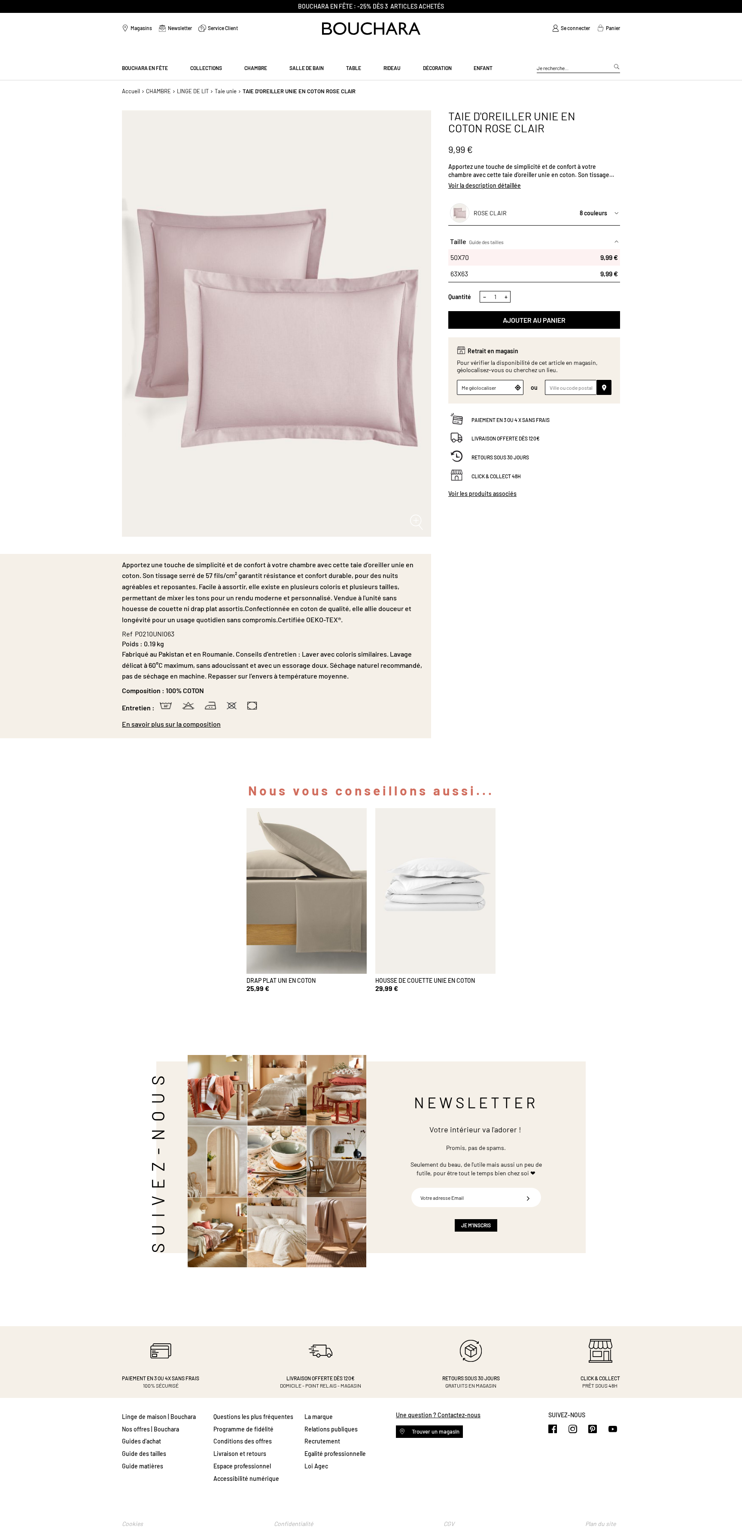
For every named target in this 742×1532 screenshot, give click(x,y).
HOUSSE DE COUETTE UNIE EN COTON (425, 980)
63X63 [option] (534, 273)
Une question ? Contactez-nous (438, 1415)
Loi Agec (316, 1466)
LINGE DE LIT (193, 91)
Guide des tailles (486, 242)
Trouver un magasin (435, 1431)
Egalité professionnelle (335, 1453)
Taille (477, 241)
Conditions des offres (242, 1441)
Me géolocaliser (479, 388)
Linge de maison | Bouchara (159, 1416)
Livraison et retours (239, 1453)
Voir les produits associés (482, 494)
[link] (571, 28)
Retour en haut (727, 1508)
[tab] (272, 724)
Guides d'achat (141, 1441)
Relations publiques (331, 1429)
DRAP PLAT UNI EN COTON (281, 980)
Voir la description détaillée (484, 185)
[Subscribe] (528, 1197)
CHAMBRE (158, 91)
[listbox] (534, 265)
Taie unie (226, 91)
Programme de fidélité (243, 1429)
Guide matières (142, 1466)
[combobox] (578, 68)
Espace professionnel (242, 1466)
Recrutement (322, 1441)
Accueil (131, 91)
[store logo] (371, 28)
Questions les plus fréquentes (253, 1416)
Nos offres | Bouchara (150, 1429)
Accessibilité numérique (246, 1478)
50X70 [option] (534, 257)
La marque (318, 1416)
